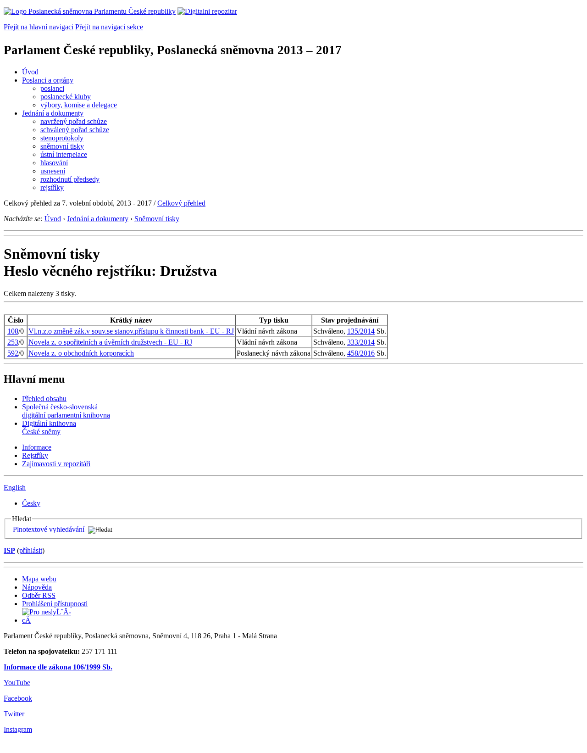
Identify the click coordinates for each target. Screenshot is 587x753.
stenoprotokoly (61, 138)
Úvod (30, 72)
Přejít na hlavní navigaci (38, 27)
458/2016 (361, 353)
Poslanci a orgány (47, 80)
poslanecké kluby (65, 96)
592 (12, 353)
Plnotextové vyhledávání (48, 529)
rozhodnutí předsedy (70, 179)
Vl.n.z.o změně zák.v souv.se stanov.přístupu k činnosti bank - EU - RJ (131, 331)
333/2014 (361, 342)
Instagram (18, 729)
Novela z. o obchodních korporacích (81, 353)
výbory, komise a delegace (78, 105)
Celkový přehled (181, 203)
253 (12, 342)
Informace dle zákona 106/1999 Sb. (58, 667)
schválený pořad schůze (74, 130)
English (15, 487)
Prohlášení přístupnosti (55, 604)
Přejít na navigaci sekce (109, 27)
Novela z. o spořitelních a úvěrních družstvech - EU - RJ (110, 342)
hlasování (54, 163)
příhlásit (30, 550)
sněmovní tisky (62, 146)
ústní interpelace (63, 154)
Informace (36, 447)
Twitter (14, 714)
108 (12, 331)
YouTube (17, 682)
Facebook (18, 698)
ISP (9, 550)
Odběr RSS (38, 595)
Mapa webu (39, 579)
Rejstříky (35, 455)
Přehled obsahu (44, 398)
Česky (31, 503)
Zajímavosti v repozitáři (56, 464)
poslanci (52, 88)
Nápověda (37, 587)
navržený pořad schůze (73, 121)
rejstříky (52, 187)
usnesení (52, 171)
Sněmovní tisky (156, 219)
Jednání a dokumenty (52, 113)
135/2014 (361, 331)
